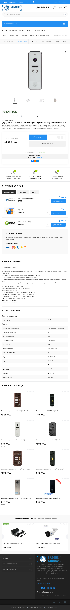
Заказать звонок (41, 9)
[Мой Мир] (37, 161)
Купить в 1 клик (47, 144)
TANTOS (50, 377)
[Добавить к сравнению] (65, 51)
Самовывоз (22, 192)
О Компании (12, 2)
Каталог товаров (10, 24)
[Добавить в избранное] (65, 47)
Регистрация (62, 2)
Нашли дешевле (29, 152)
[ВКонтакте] (32, 161)
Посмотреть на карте (43, 583)
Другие (34, 192)
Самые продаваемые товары (24, 518)
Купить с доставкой (58, 201)
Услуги (28, 2)
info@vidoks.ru (47, 592)
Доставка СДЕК (9, 192)
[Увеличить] (35, 71)
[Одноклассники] (35, 161)
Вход (56, 2)
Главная (4, 2)
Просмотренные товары (47, 518)
